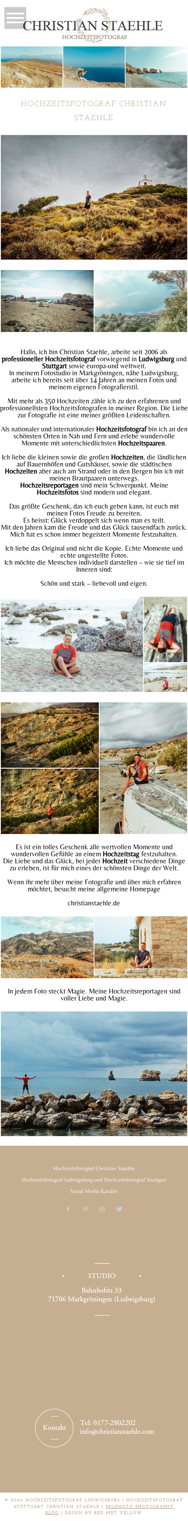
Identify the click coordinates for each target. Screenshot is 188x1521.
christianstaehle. (90, 903)
